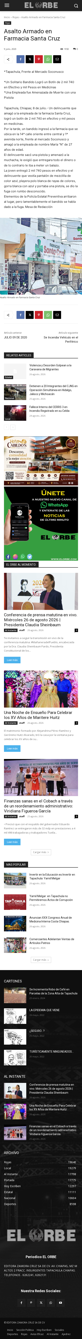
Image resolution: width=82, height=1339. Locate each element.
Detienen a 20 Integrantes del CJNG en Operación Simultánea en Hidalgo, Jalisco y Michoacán (53, 389)
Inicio (7, 17)
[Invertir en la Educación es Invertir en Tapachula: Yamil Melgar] (15, 880)
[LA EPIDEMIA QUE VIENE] (15, 1016)
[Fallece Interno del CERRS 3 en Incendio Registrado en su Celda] (15, 413)
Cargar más (39, 852)
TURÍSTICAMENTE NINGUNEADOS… (51, 1051)
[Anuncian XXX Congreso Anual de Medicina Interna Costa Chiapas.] (15, 923)
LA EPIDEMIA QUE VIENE (44, 1010)
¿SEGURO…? (37, 1030)
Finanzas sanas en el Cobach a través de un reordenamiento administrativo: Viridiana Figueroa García (38, 806)
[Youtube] (60, 1303)
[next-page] (12, 427)
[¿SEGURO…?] (15, 1037)
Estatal (8, 377)
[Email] (57, 59)
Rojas (16, 17)
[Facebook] (20, 59)
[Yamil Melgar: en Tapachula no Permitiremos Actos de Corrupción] (15, 902)
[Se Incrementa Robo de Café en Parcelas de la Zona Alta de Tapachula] (15, 995)
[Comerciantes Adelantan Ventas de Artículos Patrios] (15, 945)
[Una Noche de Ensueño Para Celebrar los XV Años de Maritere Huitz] (41, 689)
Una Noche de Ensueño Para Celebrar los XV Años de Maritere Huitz (38, 715)
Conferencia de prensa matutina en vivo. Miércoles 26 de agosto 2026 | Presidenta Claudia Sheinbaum (40, 619)
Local (7, 419)
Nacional (9, 398)
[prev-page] (6, 427)
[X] (30, 59)
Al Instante (10, 630)
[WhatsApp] (48, 59)
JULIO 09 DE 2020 (15, 337)
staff (22, 630)
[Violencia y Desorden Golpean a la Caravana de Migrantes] (15, 371)
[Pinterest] (39, 59)
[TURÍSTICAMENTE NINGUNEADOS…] (15, 1057)
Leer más (12, 660)
